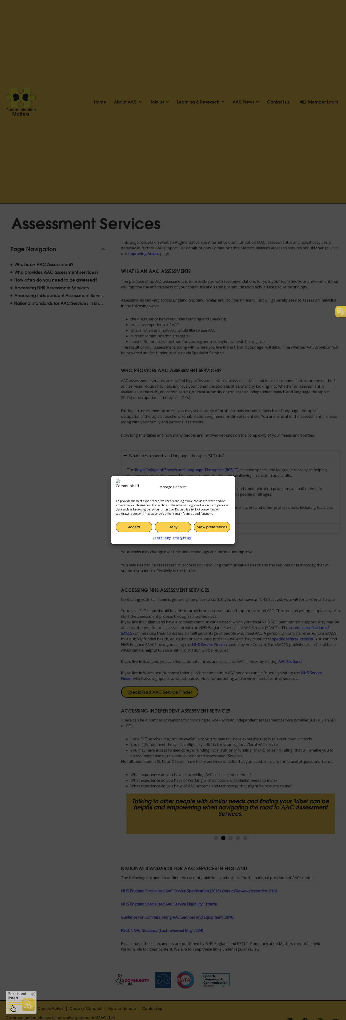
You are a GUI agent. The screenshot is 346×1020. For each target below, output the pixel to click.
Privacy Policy (182, 538)
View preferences (212, 527)
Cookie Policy (162, 538)
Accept (134, 527)
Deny (173, 527)
